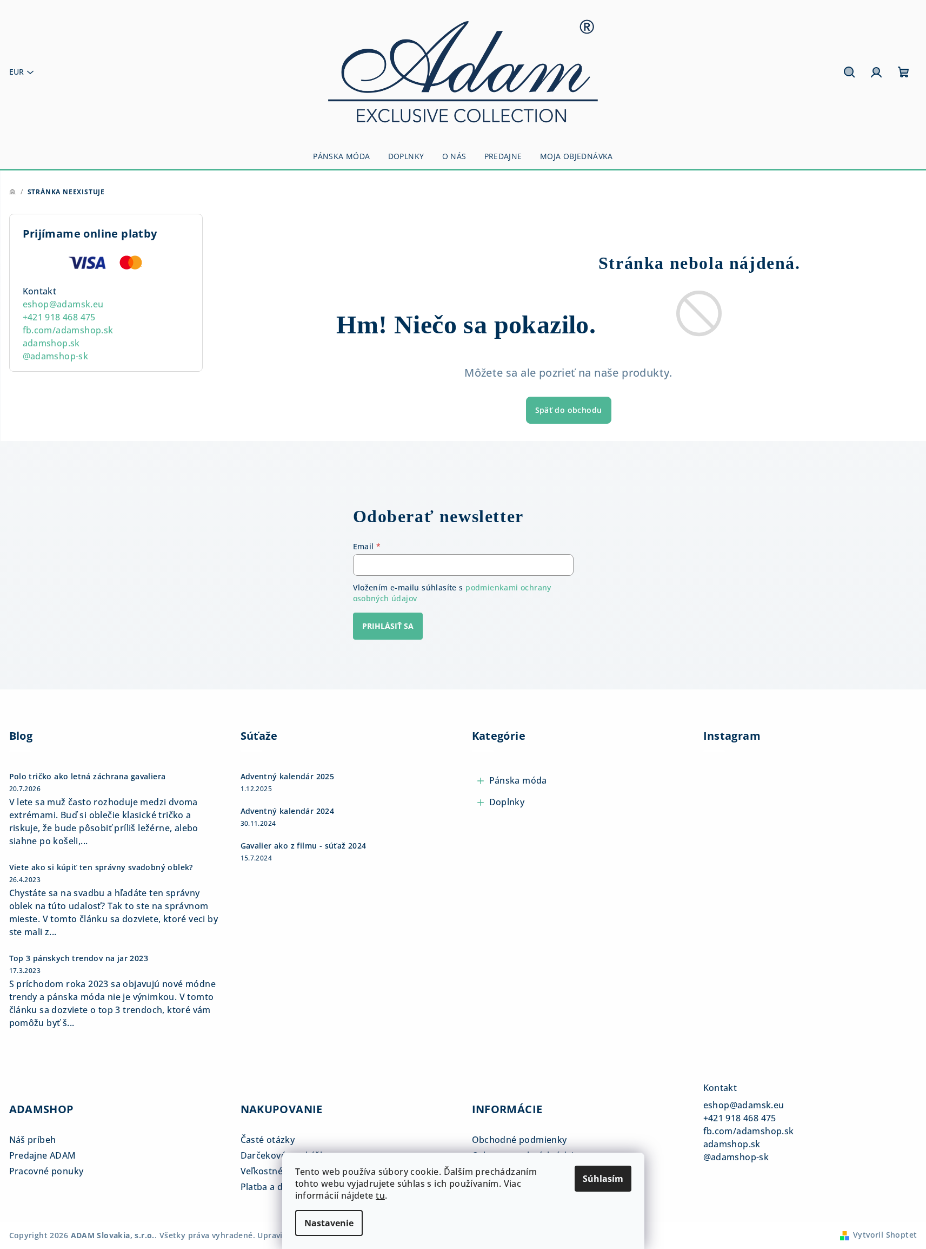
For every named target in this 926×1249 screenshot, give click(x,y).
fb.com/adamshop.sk (68, 330)
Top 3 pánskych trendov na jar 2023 (79, 958)
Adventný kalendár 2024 (288, 811)
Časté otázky (268, 1140)
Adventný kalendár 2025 (288, 776)
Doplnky (507, 802)
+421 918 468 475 (59, 317)
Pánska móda (518, 780)
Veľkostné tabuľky (279, 1171)
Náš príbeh (32, 1140)
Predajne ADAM (42, 1155)
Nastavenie (329, 1223)
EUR (16, 72)
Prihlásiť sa (388, 626)
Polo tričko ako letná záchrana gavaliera (87, 776)
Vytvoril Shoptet (885, 1235)
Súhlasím (603, 1179)
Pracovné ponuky (46, 1171)
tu (380, 1195)
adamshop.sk (51, 343)
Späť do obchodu (568, 410)
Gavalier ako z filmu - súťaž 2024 (304, 846)
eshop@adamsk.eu (63, 304)
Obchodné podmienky (519, 1140)
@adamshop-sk (56, 356)
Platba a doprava (277, 1187)
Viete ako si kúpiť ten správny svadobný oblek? (101, 867)
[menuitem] (341, 156)
